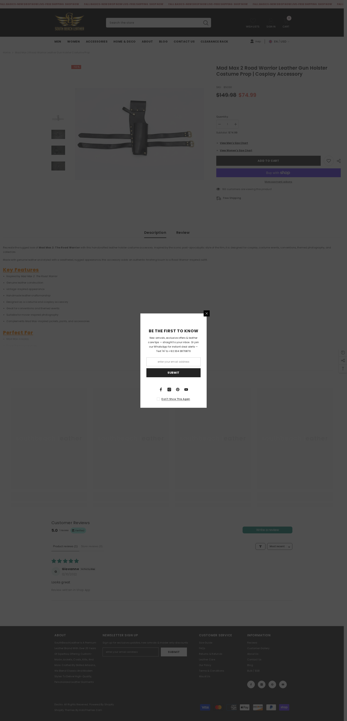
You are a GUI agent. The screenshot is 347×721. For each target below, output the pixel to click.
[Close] (207, 313)
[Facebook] (161, 389)
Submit (173, 373)
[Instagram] (169, 389)
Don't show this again (175, 399)
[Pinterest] (178, 389)
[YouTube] (186, 389)
